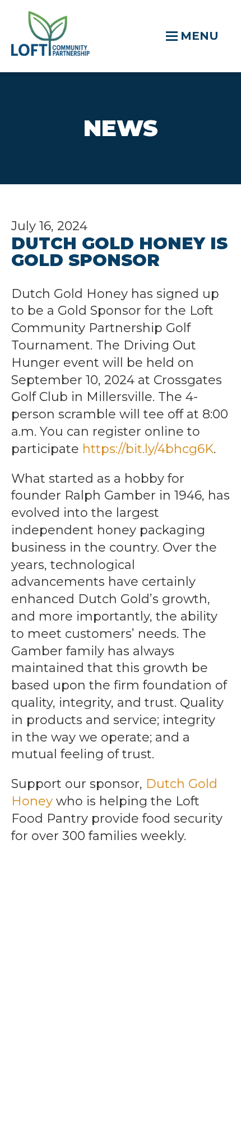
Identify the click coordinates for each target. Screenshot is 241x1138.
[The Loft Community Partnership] (50, 51)
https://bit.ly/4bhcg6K (148, 448)
